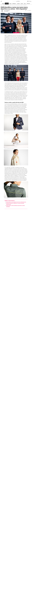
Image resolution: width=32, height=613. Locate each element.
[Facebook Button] (26, 10)
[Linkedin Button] (28, 10)
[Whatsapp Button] (30, 10)
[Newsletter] (28, 1)
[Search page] (29, 1)
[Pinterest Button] (29, 10)
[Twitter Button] (25, 10)
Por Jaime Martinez (7, 10)
